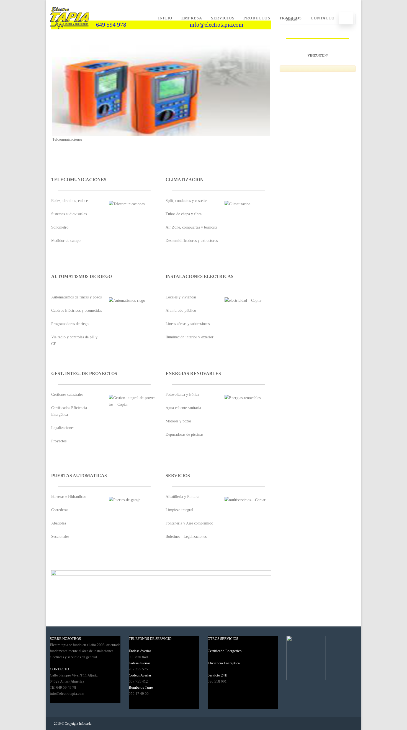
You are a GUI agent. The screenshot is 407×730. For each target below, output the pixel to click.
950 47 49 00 (139, 693)
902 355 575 (138, 669)
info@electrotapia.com (67, 693)
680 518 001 (217, 681)
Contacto (323, 18)
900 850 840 (138, 657)
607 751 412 (138, 681)
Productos (256, 18)
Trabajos (290, 18)
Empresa (191, 18)
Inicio (165, 18)
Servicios (223, 18)
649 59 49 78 (66, 687)
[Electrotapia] (69, 34)
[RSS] (348, 723)
